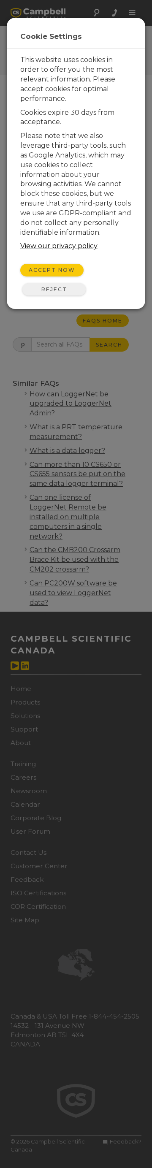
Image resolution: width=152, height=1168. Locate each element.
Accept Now (52, 270)
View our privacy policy (59, 246)
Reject (54, 289)
